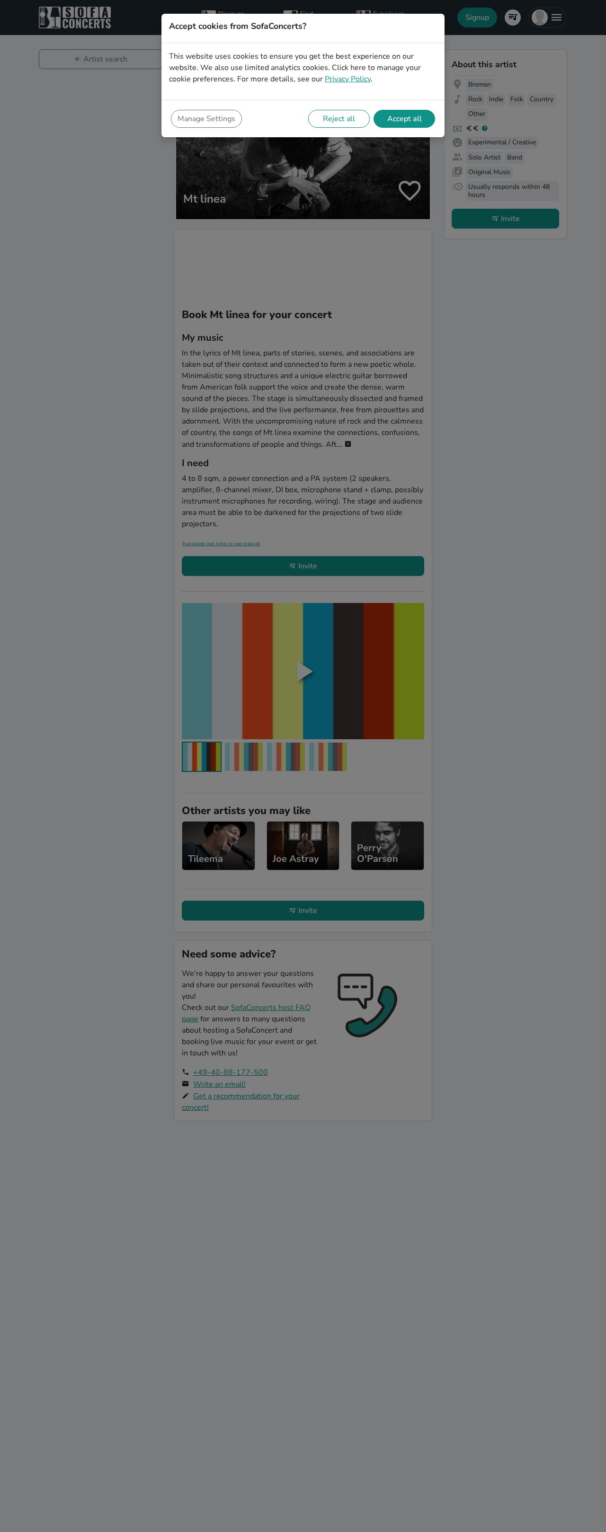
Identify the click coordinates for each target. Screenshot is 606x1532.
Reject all (339, 119)
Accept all (404, 119)
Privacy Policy (348, 79)
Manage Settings (206, 119)
